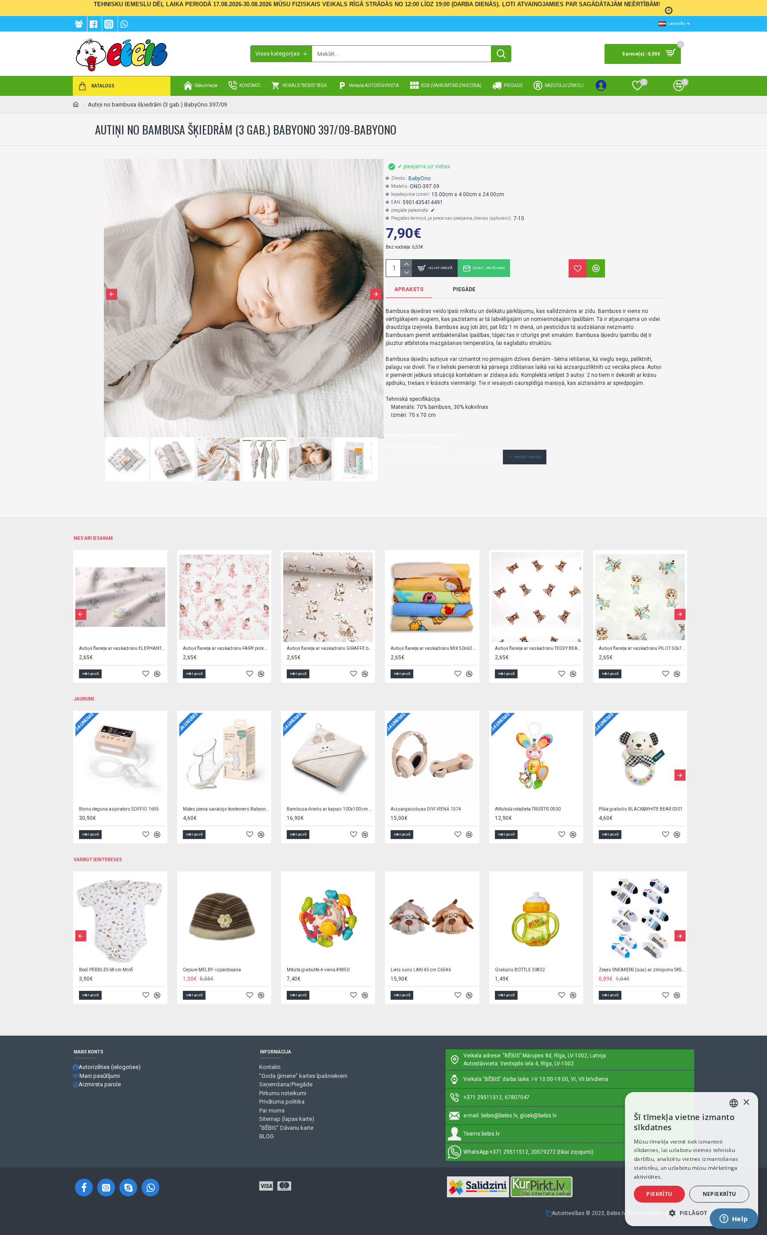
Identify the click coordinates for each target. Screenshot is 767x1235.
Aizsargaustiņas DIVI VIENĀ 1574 (426, 809)
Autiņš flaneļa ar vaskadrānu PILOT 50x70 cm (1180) (642, 648)
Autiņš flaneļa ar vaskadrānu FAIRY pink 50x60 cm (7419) (226, 648)
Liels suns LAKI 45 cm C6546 (421, 969)
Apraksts (408, 289)
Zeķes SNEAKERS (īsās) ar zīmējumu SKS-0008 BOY (642, 969)
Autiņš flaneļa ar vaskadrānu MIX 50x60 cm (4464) (434, 648)
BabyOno (419, 178)
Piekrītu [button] (659, 1194)
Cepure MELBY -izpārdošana (212, 969)
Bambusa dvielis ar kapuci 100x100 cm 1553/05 (330, 809)
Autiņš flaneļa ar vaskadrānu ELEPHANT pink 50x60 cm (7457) (122, 648)
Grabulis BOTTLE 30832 (520, 969)
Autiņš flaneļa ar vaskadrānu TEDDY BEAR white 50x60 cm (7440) (538, 648)
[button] (111, 294)
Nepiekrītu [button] (719, 1194)
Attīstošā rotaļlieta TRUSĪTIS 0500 (528, 809)
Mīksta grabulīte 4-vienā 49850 (318, 969)
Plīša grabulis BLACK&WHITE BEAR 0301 (641, 809)
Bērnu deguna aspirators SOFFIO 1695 (119, 809)
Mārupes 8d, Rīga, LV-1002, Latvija (564, 1056)
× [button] (746, 1102)
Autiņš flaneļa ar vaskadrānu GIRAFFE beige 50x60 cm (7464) (330, 648)
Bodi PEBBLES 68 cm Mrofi (106, 969)
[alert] (691, 1159)
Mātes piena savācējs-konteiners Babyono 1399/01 (226, 809)
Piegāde (464, 289)
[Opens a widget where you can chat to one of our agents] (733, 1219)
